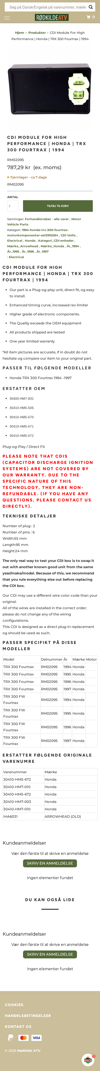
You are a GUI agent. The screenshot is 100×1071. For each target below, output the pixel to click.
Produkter (37, 33)
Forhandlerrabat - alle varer (47, 219)
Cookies (14, 1005)
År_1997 (43, 251)
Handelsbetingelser (28, 1016)
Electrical (15, 240)
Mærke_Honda (53, 246)
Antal (12, 197)
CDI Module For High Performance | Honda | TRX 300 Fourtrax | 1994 (47, 143)
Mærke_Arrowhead (23, 246)
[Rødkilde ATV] (52, 17)
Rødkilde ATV (28, 1051)
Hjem (19, 33)
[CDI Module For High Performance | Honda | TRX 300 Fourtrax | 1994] (50, 88)
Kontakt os (18, 1026)
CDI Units (69, 235)
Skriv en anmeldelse (50, 863)
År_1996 (28, 251)
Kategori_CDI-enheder (56, 240)
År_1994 (73, 246)
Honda (31, 240)
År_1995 (13, 251)
